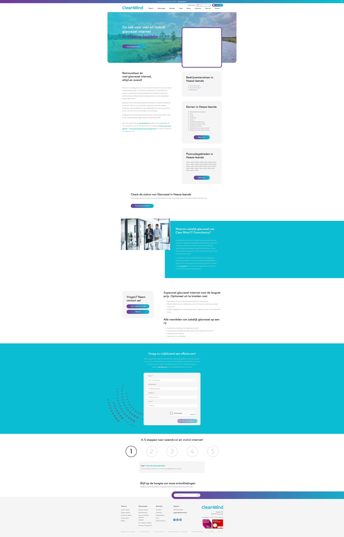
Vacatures (198, 8)
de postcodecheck (144, 123)
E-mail (150, 401)
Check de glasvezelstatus (134, 46)
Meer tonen (201, 137)
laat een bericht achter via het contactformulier (143, 128)
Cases (181, 8)
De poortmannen (195, 86)
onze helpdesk (183, 266)
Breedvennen (193, 90)
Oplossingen (161, 8)
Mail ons (138, 312)
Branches (172, 8)
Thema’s (151, 8)
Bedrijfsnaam (152, 384)
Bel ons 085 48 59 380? (138, 306)
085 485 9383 (191, 5)
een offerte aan (162, 367)
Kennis (189, 8)
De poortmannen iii (195, 88)
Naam (150, 376)
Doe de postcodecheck (142, 206)
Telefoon (151, 393)
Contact (217, 8)
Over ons (208, 8)
